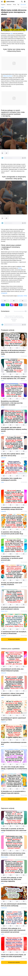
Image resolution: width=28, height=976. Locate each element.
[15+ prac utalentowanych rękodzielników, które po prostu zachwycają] (14, 893)
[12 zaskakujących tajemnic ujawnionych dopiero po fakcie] (14, 707)
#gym (25, 251)
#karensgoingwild (5, 260)
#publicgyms (15, 253)
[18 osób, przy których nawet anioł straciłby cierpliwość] (14, 572)
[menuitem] (3, 4)
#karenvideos (22, 258)
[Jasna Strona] (9, 2)
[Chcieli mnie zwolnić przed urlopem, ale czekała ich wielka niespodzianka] (14, 944)
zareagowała (4, 293)
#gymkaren (3, 253)
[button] (5, 300)
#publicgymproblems (17, 257)
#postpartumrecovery (14, 255)
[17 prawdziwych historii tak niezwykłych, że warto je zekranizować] (14, 621)
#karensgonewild (5, 262)
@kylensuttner (4, 251)
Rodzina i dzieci (4, 611)
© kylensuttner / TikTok (5, 150)
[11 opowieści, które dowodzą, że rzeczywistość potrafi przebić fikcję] (14, 521)
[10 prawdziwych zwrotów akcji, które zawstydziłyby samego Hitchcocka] (14, 497)
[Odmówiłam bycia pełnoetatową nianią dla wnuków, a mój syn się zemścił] (14, 842)
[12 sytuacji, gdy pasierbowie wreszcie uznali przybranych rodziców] (14, 596)
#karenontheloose (13, 262)
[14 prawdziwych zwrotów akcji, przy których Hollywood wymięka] (14, 658)
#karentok (19, 260)
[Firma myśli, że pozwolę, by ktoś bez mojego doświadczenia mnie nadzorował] (14, 818)
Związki (2, 356)
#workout (3, 257)
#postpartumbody (5, 255)
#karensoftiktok (13, 260)
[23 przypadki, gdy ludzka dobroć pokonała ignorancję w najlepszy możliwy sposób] (14, 417)
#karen (17, 258)
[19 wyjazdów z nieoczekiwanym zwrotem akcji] (14, 732)
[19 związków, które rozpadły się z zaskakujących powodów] (14, 467)
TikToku (20, 268)
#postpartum (21, 253)
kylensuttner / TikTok (22, 295)
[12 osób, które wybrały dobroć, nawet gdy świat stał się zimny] (14, 443)
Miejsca (2, 795)
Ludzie (2, 7)
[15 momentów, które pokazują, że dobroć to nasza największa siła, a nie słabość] (14, 366)
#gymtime (21, 255)
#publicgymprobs (5, 258)
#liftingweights (9, 257)
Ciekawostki (3, 457)
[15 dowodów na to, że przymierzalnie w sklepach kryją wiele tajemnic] (14, 781)
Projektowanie (4, 907)
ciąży (11, 33)
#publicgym (9, 253)
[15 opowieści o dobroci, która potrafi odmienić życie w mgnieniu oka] (14, 683)
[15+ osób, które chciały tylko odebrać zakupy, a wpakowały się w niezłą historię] (14, 756)
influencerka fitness (7, 76)
